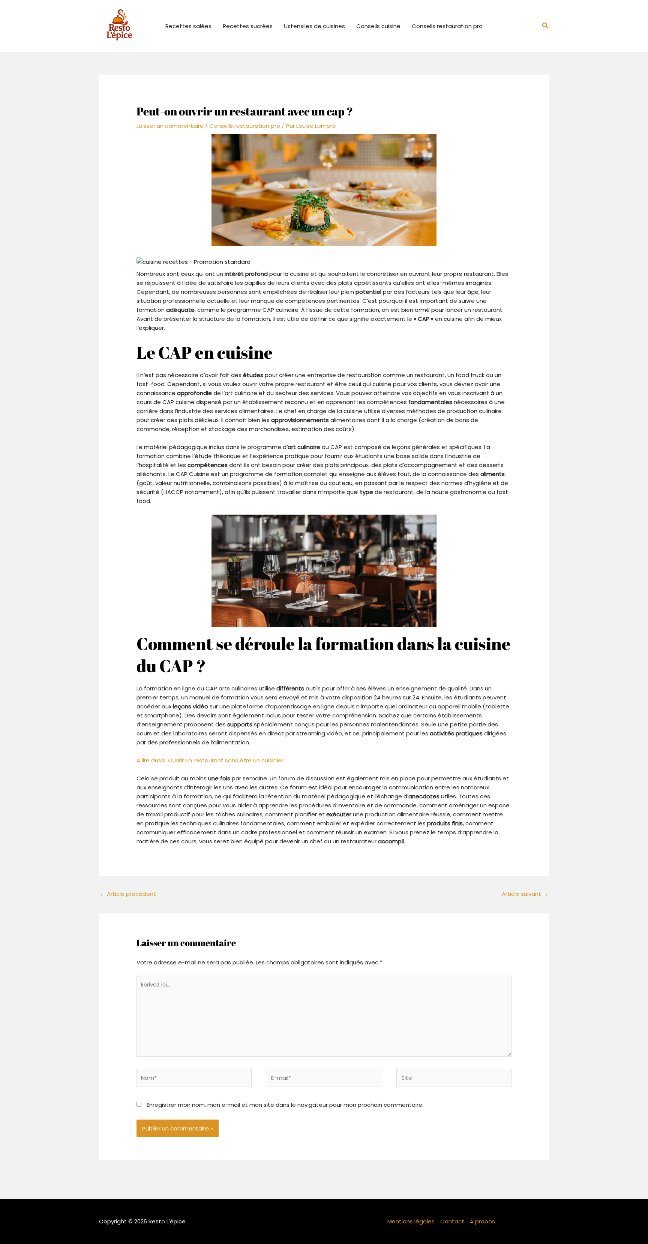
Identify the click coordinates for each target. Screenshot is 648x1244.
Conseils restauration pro (447, 26)
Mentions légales (411, 1221)
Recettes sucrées (248, 26)
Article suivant (525, 894)
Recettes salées (188, 26)
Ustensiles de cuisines (314, 26)
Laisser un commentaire (170, 126)
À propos (482, 1221)
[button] (545, 26)
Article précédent (128, 894)
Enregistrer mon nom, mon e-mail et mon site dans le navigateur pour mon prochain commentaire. (285, 1105)
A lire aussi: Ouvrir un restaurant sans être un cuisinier (210, 760)
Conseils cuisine (378, 26)
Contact (452, 1221)
